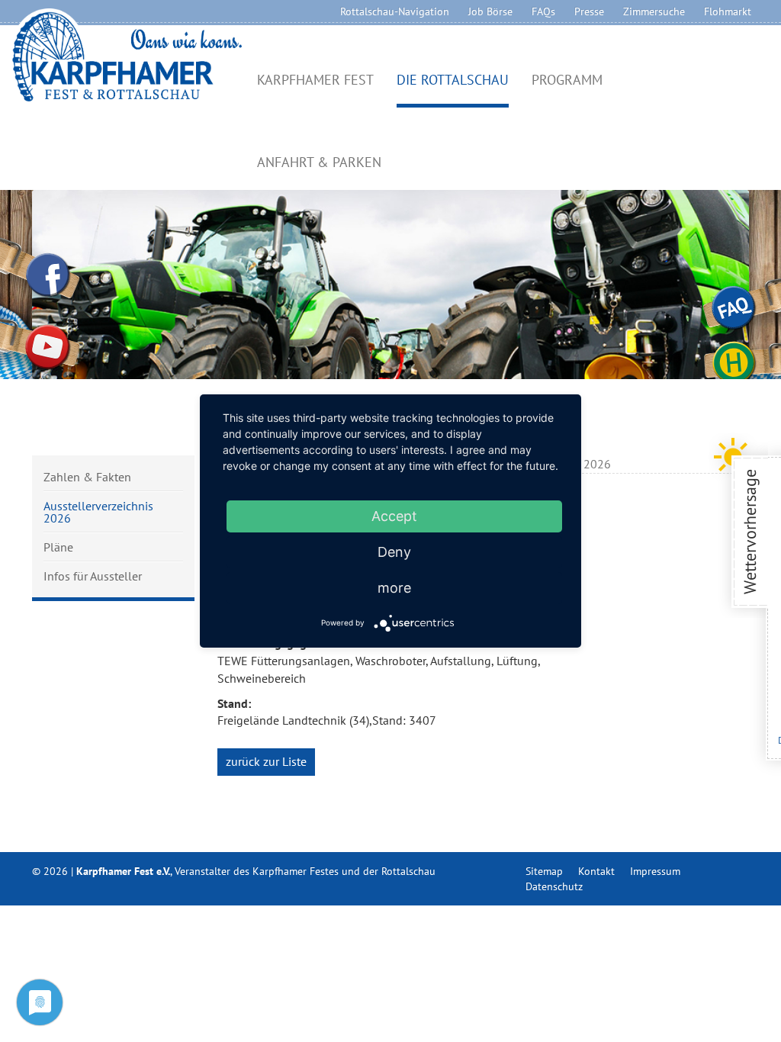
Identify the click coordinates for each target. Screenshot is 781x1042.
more (394, 588)
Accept (394, 516)
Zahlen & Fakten (87, 477)
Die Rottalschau (453, 80)
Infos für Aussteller (92, 575)
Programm (567, 80)
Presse (589, 11)
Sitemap (544, 871)
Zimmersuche (654, 11)
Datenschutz (554, 886)
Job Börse (490, 11)
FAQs (543, 11)
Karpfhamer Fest (315, 80)
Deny (394, 552)
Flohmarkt (727, 11)
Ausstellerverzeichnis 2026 (98, 512)
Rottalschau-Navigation (394, 11)
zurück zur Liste (266, 761)
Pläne (58, 547)
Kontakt (596, 871)
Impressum (655, 871)
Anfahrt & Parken (319, 163)
